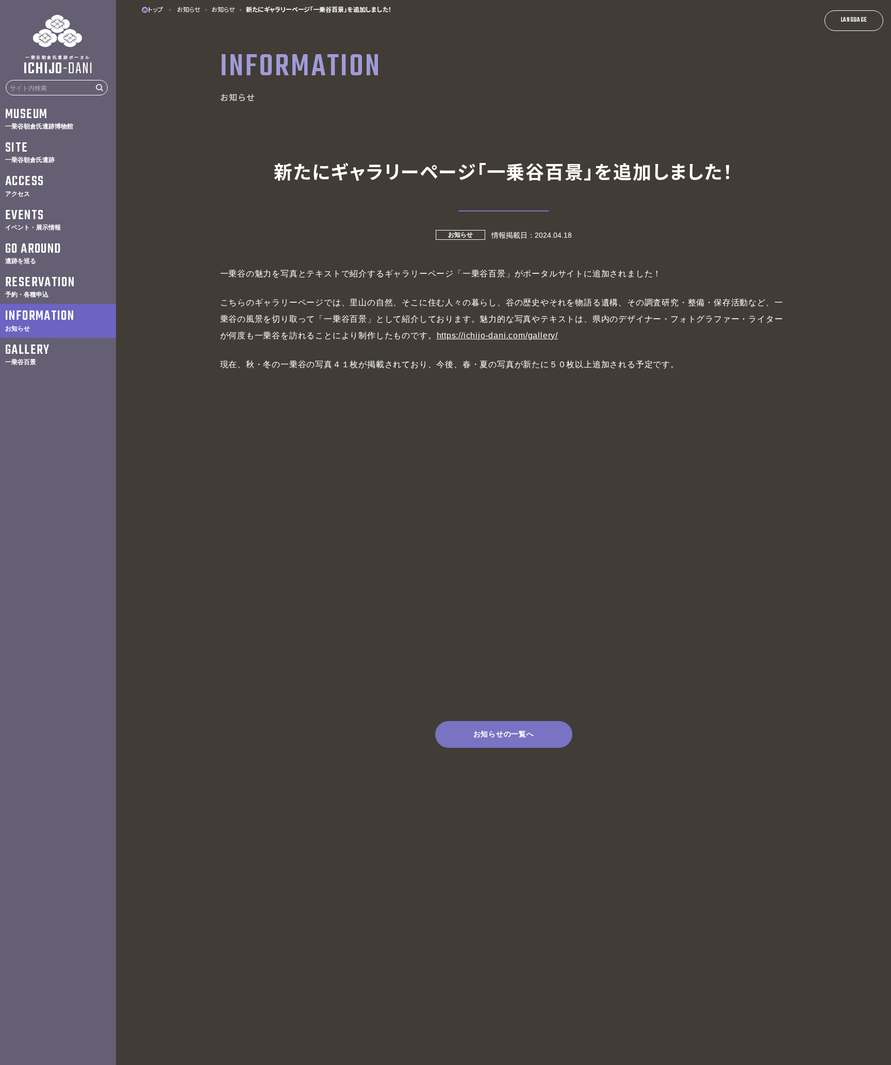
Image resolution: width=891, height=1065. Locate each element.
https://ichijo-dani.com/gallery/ (497, 335)
